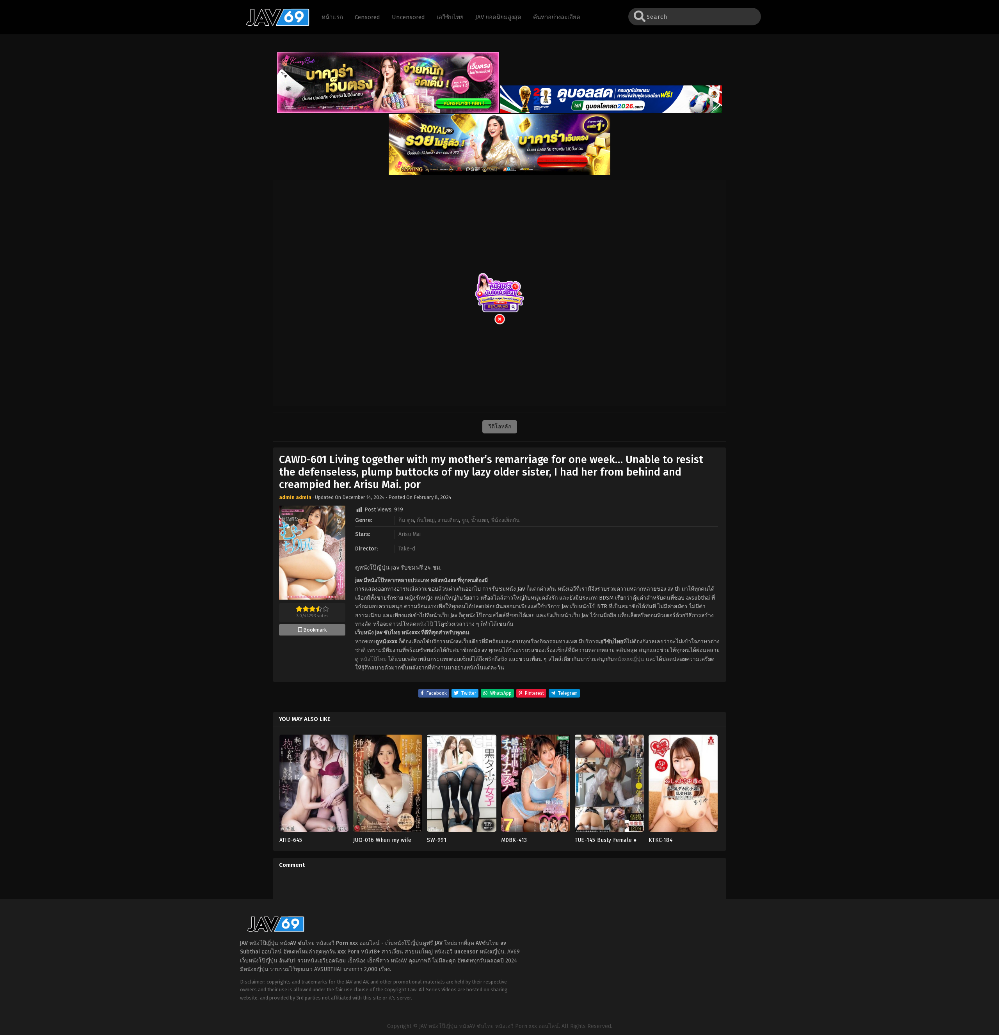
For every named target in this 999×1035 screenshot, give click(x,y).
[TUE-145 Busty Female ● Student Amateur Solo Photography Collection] (609, 785)
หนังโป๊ (424, 624)
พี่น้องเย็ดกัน (505, 520)
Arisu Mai (409, 534)
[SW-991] (461, 785)
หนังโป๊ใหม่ (373, 659)
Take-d (406, 548)
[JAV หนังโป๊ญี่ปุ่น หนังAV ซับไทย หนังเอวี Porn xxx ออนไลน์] (274, 24)
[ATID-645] (313, 785)
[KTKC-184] (683, 785)
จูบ (465, 520)
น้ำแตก (479, 520)
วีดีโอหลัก (499, 426)
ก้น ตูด (406, 520)
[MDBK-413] (535, 785)
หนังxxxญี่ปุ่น (629, 659)
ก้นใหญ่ (426, 520)
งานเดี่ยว (448, 520)
